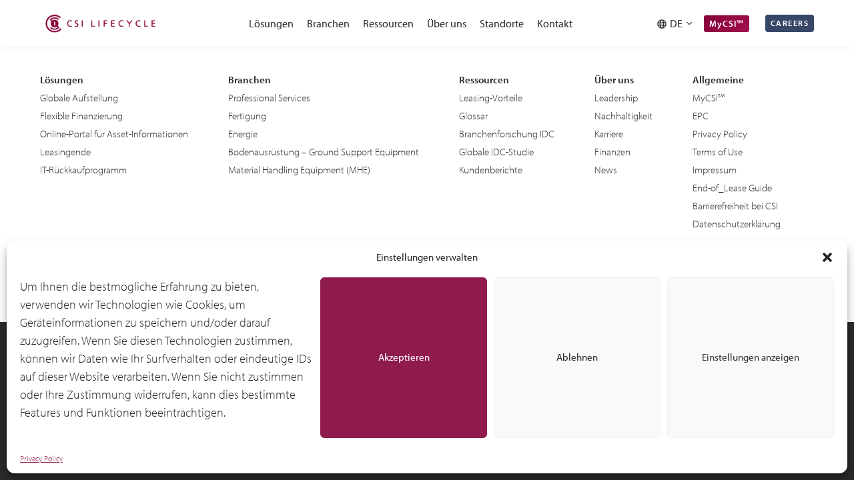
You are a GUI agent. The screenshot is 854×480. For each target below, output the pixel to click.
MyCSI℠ (726, 23)
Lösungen (271, 23)
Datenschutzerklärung (737, 223)
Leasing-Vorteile (490, 97)
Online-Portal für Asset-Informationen (114, 133)
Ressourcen (388, 23)
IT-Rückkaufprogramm (83, 169)
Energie (243, 133)
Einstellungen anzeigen (750, 357)
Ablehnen (577, 357)
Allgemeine (718, 79)
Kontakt (554, 23)
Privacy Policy (41, 458)
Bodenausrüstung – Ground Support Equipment (323, 151)
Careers (790, 23)
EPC (701, 115)
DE (678, 23)
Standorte (502, 23)
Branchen (328, 23)
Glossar (473, 115)
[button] (827, 257)
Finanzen (612, 151)
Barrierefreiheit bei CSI (735, 205)
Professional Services (269, 97)
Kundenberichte (490, 169)
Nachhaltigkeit (623, 115)
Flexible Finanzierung (81, 115)
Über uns (446, 23)
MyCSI (705, 97)
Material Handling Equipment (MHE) (299, 169)
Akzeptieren (404, 357)
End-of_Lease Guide (732, 187)
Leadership (616, 97)
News (605, 169)
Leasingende (65, 151)
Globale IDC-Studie (496, 151)
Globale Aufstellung (79, 97)
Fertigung (247, 115)
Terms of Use (718, 151)
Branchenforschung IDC (506, 133)
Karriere (608, 133)
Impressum (715, 169)
